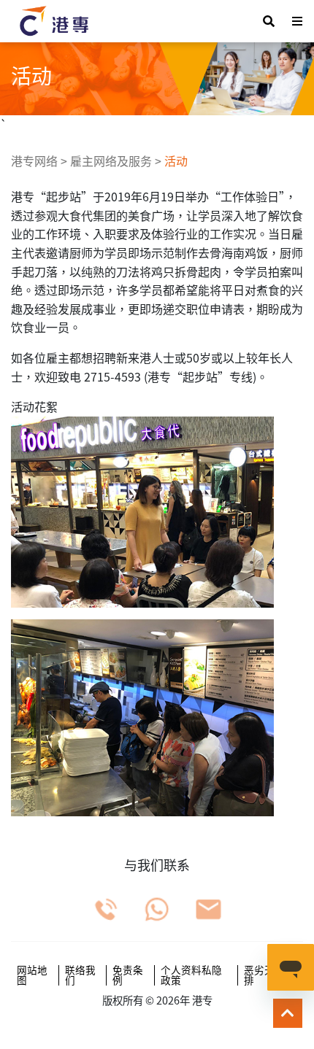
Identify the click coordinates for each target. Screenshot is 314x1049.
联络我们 (80, 975)
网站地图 (32, 975)
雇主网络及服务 (111, 160)
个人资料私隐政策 (191, 975)
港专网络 (34, 160)
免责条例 (127, 975)
